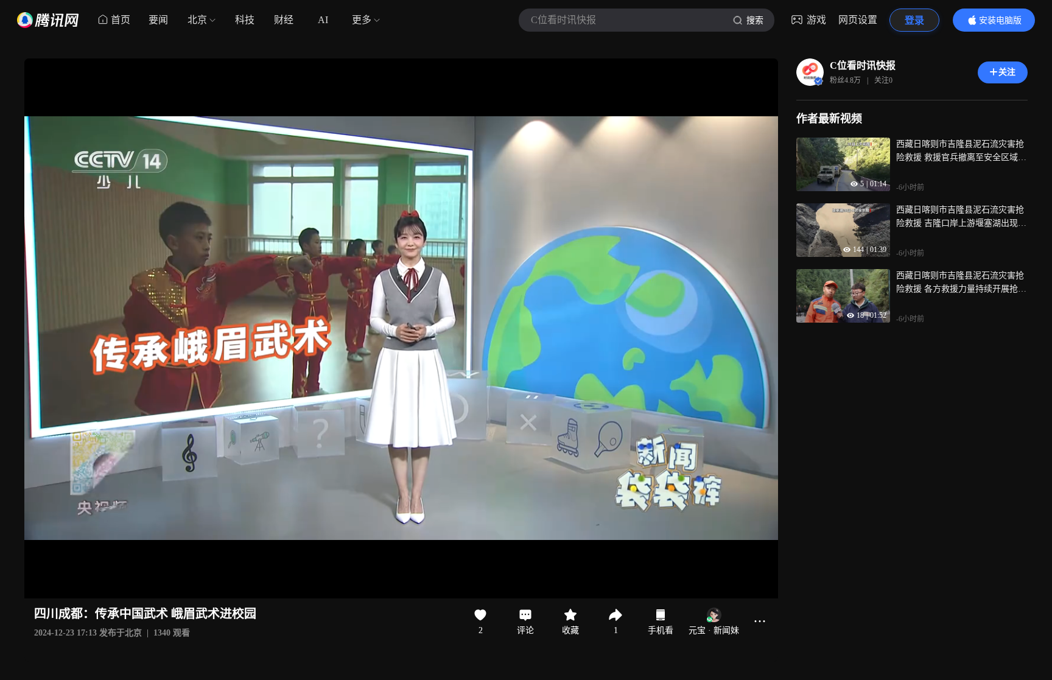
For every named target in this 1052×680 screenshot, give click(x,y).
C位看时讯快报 (863, 65)
